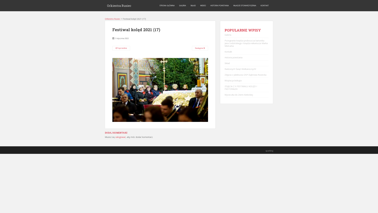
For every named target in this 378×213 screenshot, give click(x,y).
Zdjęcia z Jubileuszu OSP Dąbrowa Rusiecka (245, 74)
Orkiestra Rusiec (119, 6)
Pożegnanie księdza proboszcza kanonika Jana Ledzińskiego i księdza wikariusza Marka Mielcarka (246, 43)
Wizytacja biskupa (233, 80)
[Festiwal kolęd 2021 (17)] (160, 89)
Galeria (182, 5)
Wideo (203, 5)
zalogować (120, 137)
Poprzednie (122, 48)
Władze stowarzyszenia (244, 5)
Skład (193, 5)
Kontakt (265, 5)
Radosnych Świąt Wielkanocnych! (240, 69)
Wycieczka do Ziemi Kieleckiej (239, 94)
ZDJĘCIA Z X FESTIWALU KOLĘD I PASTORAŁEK (241, 87)
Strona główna (167, 5)
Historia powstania (219, 5)
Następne (199, 48)
